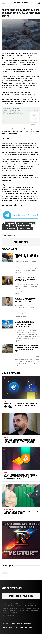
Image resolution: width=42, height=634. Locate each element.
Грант (6, 226)
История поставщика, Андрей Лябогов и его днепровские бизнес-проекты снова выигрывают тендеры (25, 323)
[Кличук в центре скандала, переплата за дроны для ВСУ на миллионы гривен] (7, 280)
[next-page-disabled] (6, 572)
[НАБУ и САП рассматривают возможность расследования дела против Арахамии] (21, 424)
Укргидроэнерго (25, 228)
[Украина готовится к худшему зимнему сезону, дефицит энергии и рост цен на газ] (7, 257)
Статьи (6, 438)
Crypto (7, 401)
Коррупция (8, 509)
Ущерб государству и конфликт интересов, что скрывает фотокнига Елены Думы (26, 300)
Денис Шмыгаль (23, 226)
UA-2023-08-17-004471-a (26, 223)
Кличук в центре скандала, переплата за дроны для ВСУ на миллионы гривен (26, 279)
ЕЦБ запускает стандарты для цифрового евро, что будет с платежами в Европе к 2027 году (20, 405)
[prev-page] (3, 572)
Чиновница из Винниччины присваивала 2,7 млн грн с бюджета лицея (21, 512)
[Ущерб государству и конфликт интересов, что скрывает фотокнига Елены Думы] (7, 301)
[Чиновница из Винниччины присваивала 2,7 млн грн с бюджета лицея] (21, 495)
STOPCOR (11, 235)
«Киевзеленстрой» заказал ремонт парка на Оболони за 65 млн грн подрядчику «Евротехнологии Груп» (27, 348)
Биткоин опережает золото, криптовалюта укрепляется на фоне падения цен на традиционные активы (20, 477)
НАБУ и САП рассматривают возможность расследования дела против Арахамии (20, 441)
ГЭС (13, 226)
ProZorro (10, 223)
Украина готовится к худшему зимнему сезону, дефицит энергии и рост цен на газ (27, 256)
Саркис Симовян (10, 228)
